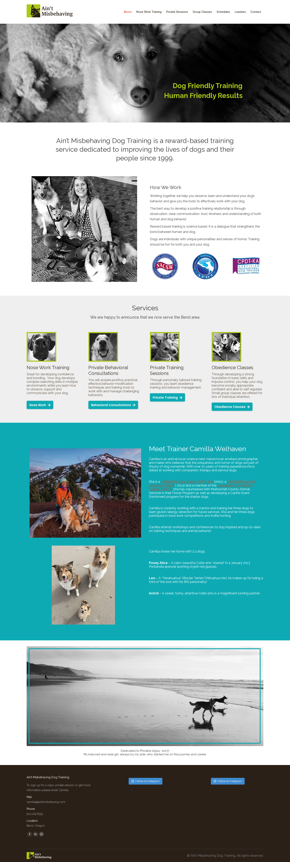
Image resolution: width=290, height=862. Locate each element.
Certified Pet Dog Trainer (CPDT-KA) (187, 482)
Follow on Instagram (147, 781)
